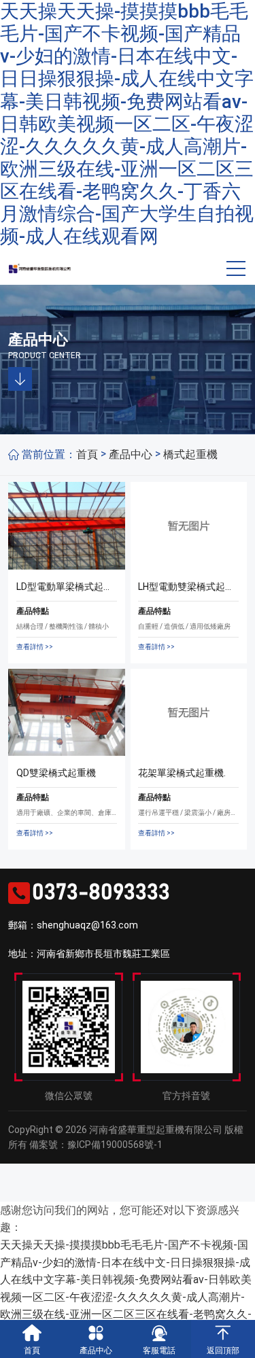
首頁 (87, 454)
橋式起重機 (190, 454)
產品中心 (130, 454)
